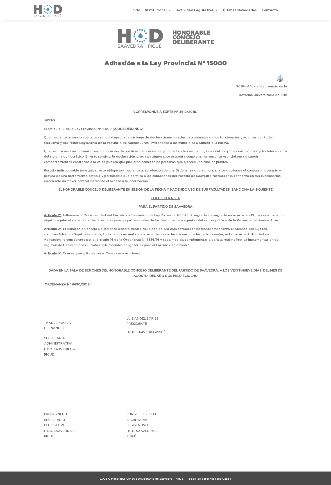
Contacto (270, 10)
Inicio (135, 10)
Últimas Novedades (240, 10)
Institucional (156, 10)
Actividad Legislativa (194, 10)
